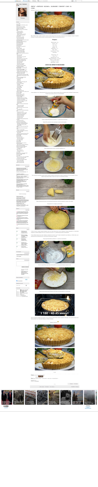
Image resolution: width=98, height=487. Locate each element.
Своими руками (18, 32)
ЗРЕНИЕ (18, 102)
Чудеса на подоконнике (21, 157)
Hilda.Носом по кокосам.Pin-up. (24, 231)
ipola (21, 269)
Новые (77, 386)
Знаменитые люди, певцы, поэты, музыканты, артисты (22, 72)
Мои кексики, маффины (20, 60)
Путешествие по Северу (20, 46)
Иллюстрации (19, 83)
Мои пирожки (19, 61)
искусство (18, 82)
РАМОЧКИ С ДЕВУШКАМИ (21, 123)
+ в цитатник (44, 10)
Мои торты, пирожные (20, 59)
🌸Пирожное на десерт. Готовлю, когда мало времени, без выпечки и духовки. (22, 218)
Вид (74, 1)
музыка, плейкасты (19, 94)
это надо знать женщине (20, 159)
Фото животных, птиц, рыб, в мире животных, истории (21, 153)
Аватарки (18, 132)
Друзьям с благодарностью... (21, 171)
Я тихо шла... (23, 246)
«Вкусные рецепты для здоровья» (22, 29)
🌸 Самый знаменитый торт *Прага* (22, 224)
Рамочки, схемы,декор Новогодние (22, 126)
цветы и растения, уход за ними (21, 156)
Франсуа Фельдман (19, 196)
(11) (27, 245)
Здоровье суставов (20, 99)
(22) (27, 247)
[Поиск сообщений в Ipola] (26, 279)
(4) (26, 240)
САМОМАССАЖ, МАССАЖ (21, 98)
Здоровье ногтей (19, 115)
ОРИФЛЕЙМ (18, 45)
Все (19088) (27, 166)
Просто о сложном (20, 129)
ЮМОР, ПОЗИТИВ (19, 162)
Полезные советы (20, 73)
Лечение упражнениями (21, 97)
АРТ (17, 84)
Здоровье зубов (19, 106)
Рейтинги (35, 0)
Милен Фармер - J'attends (20, 198)
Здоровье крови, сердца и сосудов (22, 107)
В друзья (23, 18)
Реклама (17, 141)
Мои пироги (19, 54)
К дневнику (47, 386)
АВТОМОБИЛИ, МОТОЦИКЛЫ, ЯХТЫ (23, 75)
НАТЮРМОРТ (19, 85)
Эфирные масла (19, 105)
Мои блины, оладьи (20, 63)
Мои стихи (18, 89)
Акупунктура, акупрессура (21, 100)
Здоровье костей (19, 120)
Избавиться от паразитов (21, 112)
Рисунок (18, 86)
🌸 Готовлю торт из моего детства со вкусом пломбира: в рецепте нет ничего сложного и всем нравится (22, 212)
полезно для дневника (20, 122)
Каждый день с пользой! (21, 113)
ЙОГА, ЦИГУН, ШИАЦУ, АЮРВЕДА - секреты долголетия (22, 145)
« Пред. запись (41, 386)
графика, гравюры (20, 51)
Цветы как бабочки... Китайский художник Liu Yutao (21, 184)
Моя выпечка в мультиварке (21, 58)
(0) (27, 171)
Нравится (71, 383)
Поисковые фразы (25, 296)
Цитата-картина (19, 43)
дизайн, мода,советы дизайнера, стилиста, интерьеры (21, 147)
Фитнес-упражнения (19, 26)
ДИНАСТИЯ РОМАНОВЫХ (21, 81)
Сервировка (19, 148)
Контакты (88, 407)
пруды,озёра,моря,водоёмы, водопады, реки (21, 77)
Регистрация (25, 0)
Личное (17, 88)
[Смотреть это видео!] (18, 232)
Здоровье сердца (20, 116)
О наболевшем (18, 44)
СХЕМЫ (18, 125)
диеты (17, 47)
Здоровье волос (19, 111)
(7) (26, 237)
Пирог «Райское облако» (37, 378)
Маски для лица (19, 161)
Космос (18, 78)
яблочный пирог (55, 378)
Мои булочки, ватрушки (20, 56)
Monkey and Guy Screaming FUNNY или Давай (24, 235)
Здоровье (18, 96)
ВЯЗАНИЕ (18, 33)
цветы (17, 155)
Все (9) (28, 229)
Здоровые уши (19, 117)
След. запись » (52, 386)
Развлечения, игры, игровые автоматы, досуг (21, 28)
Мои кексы (18, 55)
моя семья (18, 93)
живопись (18, 48)
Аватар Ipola (22, 12)
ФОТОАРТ (18, 87)
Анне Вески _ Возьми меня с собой (22, 205)
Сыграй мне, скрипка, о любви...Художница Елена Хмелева (22, 174)
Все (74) (27, 191)
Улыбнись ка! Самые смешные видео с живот (24, 243)
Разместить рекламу (88, 408)
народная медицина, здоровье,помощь (19, 95)
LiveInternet (18, 1)
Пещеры (18, 80)
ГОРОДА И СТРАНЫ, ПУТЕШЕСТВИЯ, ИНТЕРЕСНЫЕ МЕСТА (21, 67)
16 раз (35, 380)
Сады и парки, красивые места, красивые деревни (21, 69)
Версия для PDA (88, 406)
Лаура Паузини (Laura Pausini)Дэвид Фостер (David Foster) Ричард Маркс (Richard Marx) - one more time (22, 201)
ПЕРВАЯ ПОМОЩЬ (20, 114)
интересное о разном (19, 65)
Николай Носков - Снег (20, 203)
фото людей (18, 154)
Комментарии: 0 (23, 202)
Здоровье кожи (19, 101)
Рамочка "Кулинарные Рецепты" (22, 133)
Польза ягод (19, 31)
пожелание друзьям (19, 121)
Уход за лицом (19, 160)
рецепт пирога (44, 378)
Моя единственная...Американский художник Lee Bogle (22, 179)
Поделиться (76, 383)
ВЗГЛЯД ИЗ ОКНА (20, 90)
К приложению (26, 253)
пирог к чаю (49, 378)
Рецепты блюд (19, 64)
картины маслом (19, 50)
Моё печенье (19, 62)
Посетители (24, 295)
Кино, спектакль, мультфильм (21, 74)
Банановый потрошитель (23, 239)
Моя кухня (18, 57)
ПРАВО (18, 79)
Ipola (16, 5)
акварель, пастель (20, 49)
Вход (29, 0)
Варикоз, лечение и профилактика (22, 103)
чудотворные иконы (19, 158)
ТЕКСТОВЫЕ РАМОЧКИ (21, 124)
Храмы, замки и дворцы (21, 70)
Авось (40, 0)
